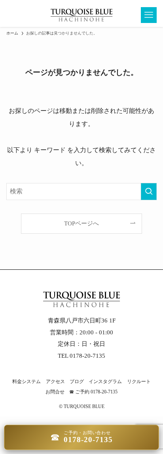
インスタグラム (105, 381)
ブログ (77, 381)
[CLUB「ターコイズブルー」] (81, 15)
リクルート (139, 381)
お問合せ (54, 392)
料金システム (26, 381)
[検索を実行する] (149, 191)
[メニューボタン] (149, 15)
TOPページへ (81, 223)
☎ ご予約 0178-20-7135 (93, 392)
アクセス (55, 381)
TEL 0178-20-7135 (81, 356)
